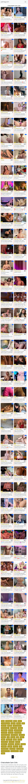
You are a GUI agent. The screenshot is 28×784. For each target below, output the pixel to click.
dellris (2, 17)
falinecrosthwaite (5, 318)
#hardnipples (13, 727)
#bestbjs (13, 737)
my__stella (17, 80)
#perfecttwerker (18, 730)
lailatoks (16, 160)
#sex (21, 751)
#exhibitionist (4, 741)
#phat (15, 721)
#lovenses (11, 732)
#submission (9, 739)
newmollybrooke (5, 175)
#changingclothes (5, 723)
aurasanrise (4, 33)
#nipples (18, 741)
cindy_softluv (4, 619)
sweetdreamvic (5, 524)
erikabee (16, 714)
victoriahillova (17, 286)
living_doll (3, 682)
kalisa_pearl (4, 572)
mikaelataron (4, 445)
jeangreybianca (18, 667)
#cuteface (4, 746)
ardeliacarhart (18, 128)
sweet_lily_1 (4, 461)
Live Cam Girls (14, 777)
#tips (23, 723)
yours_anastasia (18, 366)
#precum (16, 746)
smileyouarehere (18, 651)
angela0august (5, 286)
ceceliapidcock (18, 255)
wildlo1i (3, 80)
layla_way (3, 96)
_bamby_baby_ (18, 429)
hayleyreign (17, 619)
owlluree (16, 350)
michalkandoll (18, 556)
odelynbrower (5, 603)
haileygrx (3, 635)
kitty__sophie (4, 65)
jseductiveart (4, 112)
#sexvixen (4, 725)
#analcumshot (14, 734)
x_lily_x (3, 429)
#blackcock (4, 744)
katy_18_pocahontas (18, 508)
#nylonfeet (11, 741)
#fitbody (13, 723)
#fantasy (9, 725)
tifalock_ (16, 397)
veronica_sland (18, 477)
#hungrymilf (12, 748)
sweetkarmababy (18, 49)
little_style (3, 350)
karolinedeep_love (5, 255)
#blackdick (11, 744)
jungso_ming (4, 508)
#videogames (9, 721)
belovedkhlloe (5, 492)
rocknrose (17, 191)
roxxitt (2, 556)
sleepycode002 (18, 65)
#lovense (11, 730)
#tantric (22, 737)
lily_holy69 (17, 572)
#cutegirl (23, 744)
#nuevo (19, 739)
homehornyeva (5, 540)
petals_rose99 (18, 587)
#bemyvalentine (14, 751)
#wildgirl (10, 746)
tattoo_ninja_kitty (5, 477)
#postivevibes (18, 732)
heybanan (3, 49)
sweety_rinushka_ (5, 302)
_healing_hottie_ (5, 239)
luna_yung (4, 651)
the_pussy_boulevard (5, 223)
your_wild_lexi (18, 302)
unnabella (4, 587)
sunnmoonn (17, 603)
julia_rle (3, 271)
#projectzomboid (5, 751)
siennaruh (17, 540)
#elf (17, 737)
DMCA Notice (18, 782)
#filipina (18, 723)
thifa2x (3, 144)
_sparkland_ (17, 381)
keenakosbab (17, 17)
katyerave (16, 33)
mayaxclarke (17, 271)
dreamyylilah (17, 223)
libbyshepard (17, 492)
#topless (3, 737)
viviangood (4, 413)
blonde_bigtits (5, 381)
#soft (21, 746)
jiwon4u (16, 698)
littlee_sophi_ (17, 682)
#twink (19, 721)
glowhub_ (17, 524)
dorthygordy (4, 698)
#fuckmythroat (5, 748)
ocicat (2, 160)
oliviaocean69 (4, 191)
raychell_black (18, 239)
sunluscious (4, 397)
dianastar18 (17, 635)
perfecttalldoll (5, 334)
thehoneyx (4, 366)
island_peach (17, 112)
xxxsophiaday (17, 144)
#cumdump (4, 732)
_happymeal (17, 207)
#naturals (17, 744)
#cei (8, 737)
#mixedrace (4, 730)
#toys (3, 721)
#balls (15, 739)
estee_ (16, 413)
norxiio (3, 207)
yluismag (16, 175)
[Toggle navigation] (25, 2)
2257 (23, 782)
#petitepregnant (5, 727)
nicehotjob (17, 461)
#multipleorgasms (5, 734)
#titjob (3, 753)
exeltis (2, 128)
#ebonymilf (21, 734)
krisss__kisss (17, 96)
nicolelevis (3, 667)
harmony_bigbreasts (5, 714)
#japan (3, 739)
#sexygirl (20, 727)
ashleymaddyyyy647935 (18, 334)
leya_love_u (17, 445)
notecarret (17, 318)
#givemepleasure (17, 725)
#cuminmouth (20, 748)
